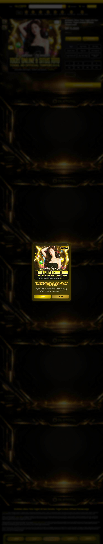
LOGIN (43, 296)
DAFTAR (60, 296)
